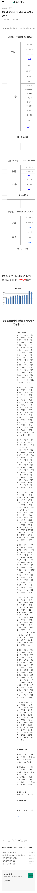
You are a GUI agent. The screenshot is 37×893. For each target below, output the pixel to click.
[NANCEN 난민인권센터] (18, 2)
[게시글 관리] (11, 840)
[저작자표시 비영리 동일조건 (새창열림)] (24, 841)
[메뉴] (3, 2)
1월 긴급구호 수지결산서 (9, 864)
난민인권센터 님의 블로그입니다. (13, 876)
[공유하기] (9, 840)
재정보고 (15, 848)
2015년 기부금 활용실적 (9, 852)
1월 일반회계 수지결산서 (9, 861)
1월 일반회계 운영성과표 (9, 858)
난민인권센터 (6, 848)
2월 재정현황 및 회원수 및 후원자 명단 (13, 855)
